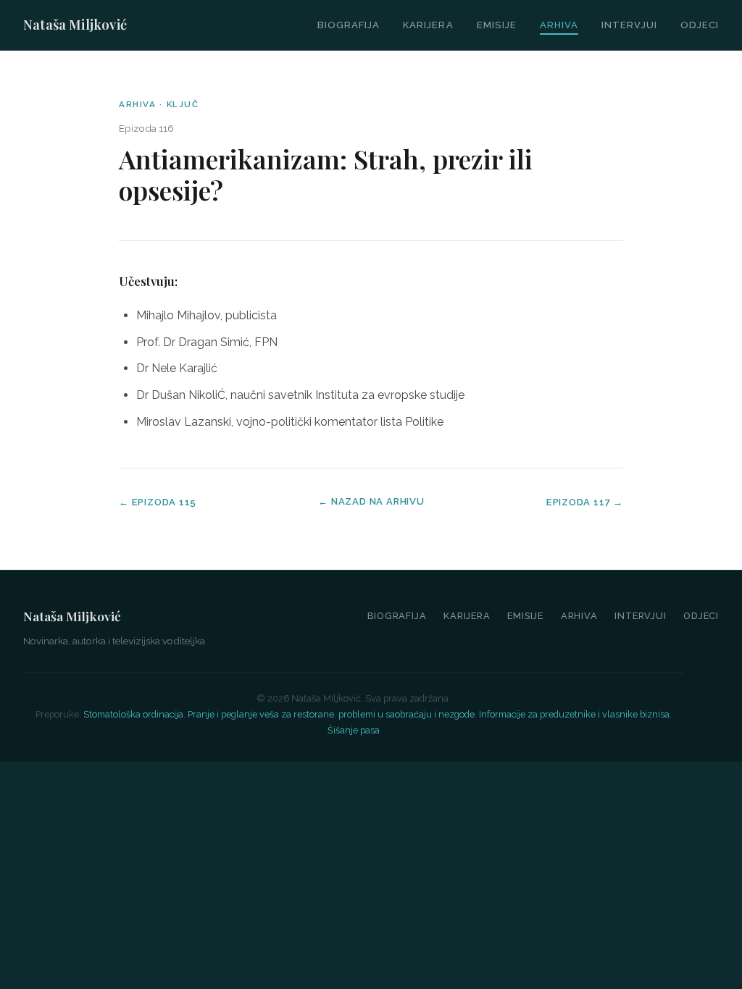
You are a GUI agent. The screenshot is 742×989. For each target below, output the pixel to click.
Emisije (497, 25)
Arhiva (559, 25)
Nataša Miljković (75, 24)
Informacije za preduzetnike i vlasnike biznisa (574, 714)
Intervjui (628, 25)
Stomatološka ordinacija (133, 714)
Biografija (348, 25)
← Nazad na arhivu (371, 501)
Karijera (428, 25)
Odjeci (699, 25)
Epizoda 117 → (584, 502)
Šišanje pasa (354, 730)
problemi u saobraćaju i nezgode (406, 714)
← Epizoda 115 (157, 502)
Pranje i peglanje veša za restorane (261, 714)
